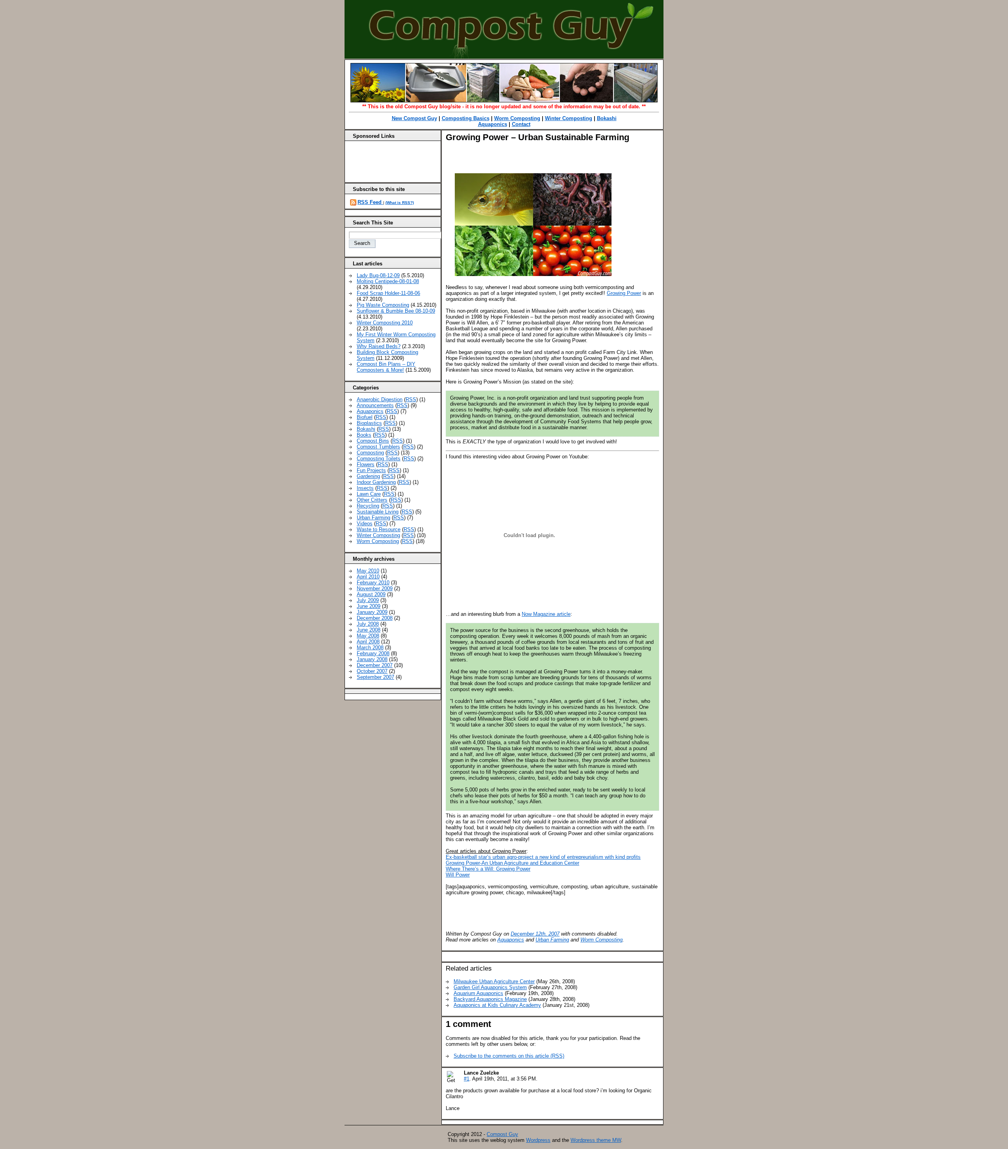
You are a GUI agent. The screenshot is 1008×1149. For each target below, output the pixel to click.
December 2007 (375, 665)
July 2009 (368, 600)
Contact (521, 124)
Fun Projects (371, 470)
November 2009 (375, 588)
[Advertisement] (538, 160)
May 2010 (368, 571)
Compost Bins (373, 441)
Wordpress (538, 1140)
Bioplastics (369, 423)
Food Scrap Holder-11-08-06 (388, 293)
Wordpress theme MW (596, 1140)
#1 (466, 1079)
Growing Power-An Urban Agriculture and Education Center (512, 863)
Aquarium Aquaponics (478, 993)
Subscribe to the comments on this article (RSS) (509, 1056)
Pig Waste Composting (383, 305)
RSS (411, 399)
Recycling (368, 506)
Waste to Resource (378, 529)
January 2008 (372, 659)
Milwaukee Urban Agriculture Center (494, 981)
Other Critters (372, 500)
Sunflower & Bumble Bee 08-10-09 (396, 311)
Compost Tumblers (378, 447)
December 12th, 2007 (535, 934)
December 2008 (375, 618)
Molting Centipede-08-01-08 (388, 281)
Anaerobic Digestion (379, 399)
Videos (364, 523)
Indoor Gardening (376, 482)
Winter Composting (568, 118)
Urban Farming (552, 940)
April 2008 (368, 642)
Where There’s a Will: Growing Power (488, 869)
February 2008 (373, 653)
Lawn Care (369, 494)
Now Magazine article (546, 614)
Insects (365, 488)
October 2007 (372, 671)
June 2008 (368, 630)
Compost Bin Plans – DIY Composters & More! (386, 367)
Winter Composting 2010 (385, 323)
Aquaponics (492, 124)
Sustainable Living (377, 512)
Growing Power (624, 293)
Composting (370, 453)
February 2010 (373, 583)
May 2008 (368, 636)
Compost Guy (502, 1134)
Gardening (368, 476)
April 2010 (368, 577)
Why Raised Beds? (378, 346)
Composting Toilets (378, 458)
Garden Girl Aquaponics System (490, 987)
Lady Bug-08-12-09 (378, 275)
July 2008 (368, 624)
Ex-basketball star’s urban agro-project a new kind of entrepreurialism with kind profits (543, 857)
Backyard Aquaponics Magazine (490, 999)
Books (364, 435)
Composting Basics (465, 118)
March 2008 (370, 647)
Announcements (375, 405)
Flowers (365, 464)
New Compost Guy (414, 118)
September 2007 (375, 677)
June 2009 (368, 606)
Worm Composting (517, 118)
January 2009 (372, 612)
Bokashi (607, 118)
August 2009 (371, 594)
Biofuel (364, 417)
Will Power (458, 875)
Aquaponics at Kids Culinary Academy (497, 1005)
